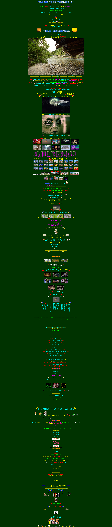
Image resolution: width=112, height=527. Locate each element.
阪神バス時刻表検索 (56, 468)
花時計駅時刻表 (66, 456)
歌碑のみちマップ (56, 222)
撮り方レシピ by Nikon (56, 227)
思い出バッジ (56, 497)
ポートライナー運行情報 (56, 466)
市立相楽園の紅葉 (39, 80)
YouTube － (49, 246)
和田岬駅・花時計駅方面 (48, 456)
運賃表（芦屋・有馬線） (56, 472)
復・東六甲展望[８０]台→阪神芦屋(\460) (56, 471)
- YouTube (63, 246)
